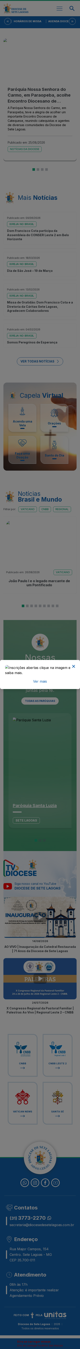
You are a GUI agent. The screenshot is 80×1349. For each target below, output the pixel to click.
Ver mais (40, 681)
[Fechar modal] (73, 666)
